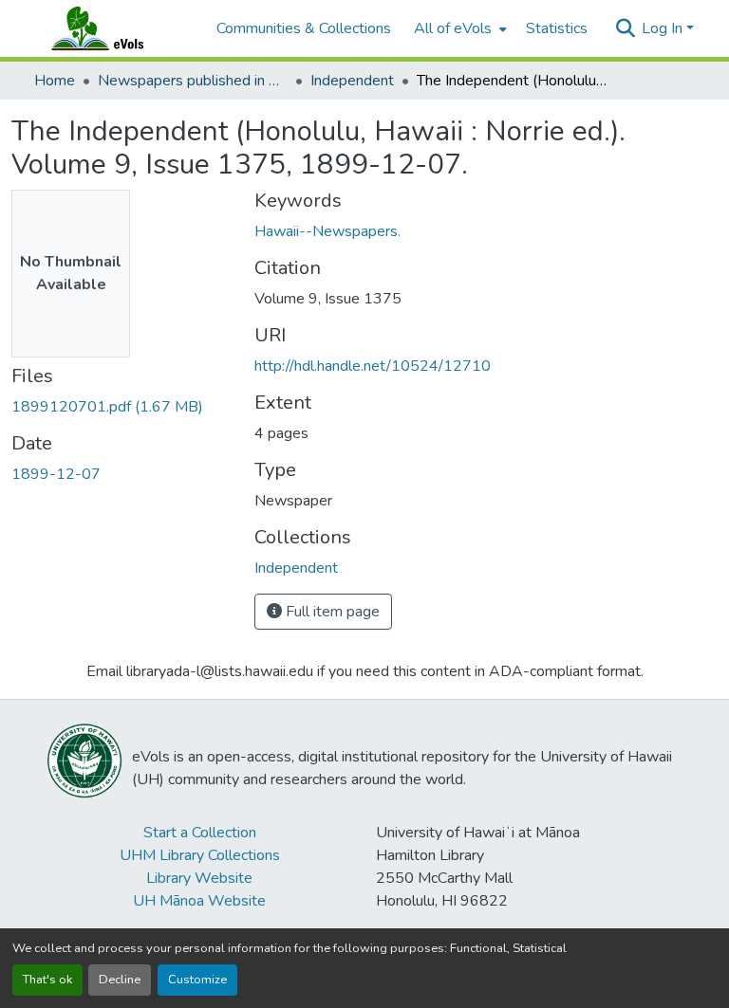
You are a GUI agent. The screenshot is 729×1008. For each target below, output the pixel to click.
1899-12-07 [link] (56, 474)
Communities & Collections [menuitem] (303, 28)
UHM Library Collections (200, 855)
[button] (115, 28)
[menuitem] (458, 28)
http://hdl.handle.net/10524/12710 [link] (372, 366)
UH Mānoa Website (199, 900)
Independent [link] (352, 80)
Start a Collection (199, 832)
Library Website (199, 878)
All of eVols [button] (453, 28)
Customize (197, 979)
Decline (119, 979)
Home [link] (54, 80)
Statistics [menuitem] (557, 28)
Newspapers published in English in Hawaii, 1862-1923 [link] (193, 80)
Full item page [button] (331, 611)
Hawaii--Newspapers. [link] (327, 231)
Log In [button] (664, 28)
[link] (121, 406)
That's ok (47, 979)
